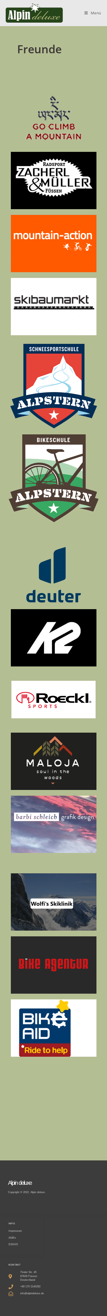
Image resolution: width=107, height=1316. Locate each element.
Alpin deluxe (20, 1183)
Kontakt (15, 1265)
